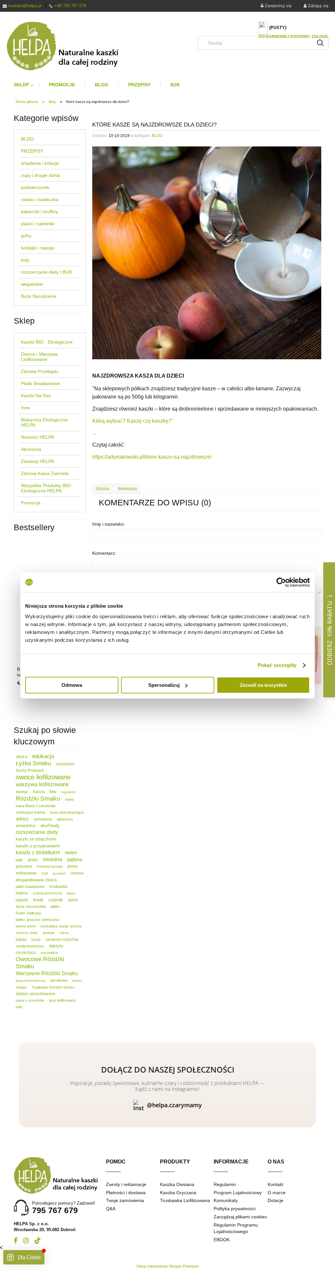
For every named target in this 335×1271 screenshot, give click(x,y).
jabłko (55, 906)
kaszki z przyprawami (38, 845)
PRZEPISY (32, 151)
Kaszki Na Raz (36, 395)
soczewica (49, 953)
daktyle (56, 945)
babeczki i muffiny (39, 211)
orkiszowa (26, 872)
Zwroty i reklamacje (126, 1184)
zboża (21, 756)
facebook (15, 1240)
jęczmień (59, 873)
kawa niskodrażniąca (67, 812)
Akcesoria (31, 449)
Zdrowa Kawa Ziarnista (45, 473)
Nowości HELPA (37, 437)
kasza (38, 791)
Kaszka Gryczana (178, 1192)
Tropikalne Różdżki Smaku (52, 987)
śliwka (71, 893)
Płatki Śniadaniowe (40, 383)
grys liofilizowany (62, 1000)
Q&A (110, 1208)
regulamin (68, 792)
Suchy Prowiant (30, 770)
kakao (21, 939)
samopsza (43, 819)
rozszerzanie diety (37, 832)
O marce (277, 1192)
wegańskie (32, 284)
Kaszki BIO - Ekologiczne (47, 342)
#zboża (102, 488)
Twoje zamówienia (125, 1200)
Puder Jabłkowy (28, 913)
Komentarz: (104, 553)
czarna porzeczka (47, 893)
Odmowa (72, 685)
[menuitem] (26, 84)
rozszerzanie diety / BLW (46, 272)
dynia (73, 900)
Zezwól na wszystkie (263, 685)
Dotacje (275, 1200)
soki (19, 1007)
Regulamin (225, 1184)
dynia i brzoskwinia (31, 906)
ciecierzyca (26, 952)
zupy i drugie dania (40, 175)
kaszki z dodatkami (38, 852)
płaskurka (65, 819)
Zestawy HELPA (37, 461)
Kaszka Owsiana (177, 1184)
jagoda (22, 900)
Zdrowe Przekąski (39, 371)
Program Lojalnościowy (238, 1192)
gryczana (24, 866)
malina (22, 893)
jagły (19, 860)
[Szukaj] (320, 43)
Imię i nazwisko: (108, 524)
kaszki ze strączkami (36, 839)
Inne (25, 407)
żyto (44, 873)
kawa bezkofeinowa (30, 980)
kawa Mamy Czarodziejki (36, 806)
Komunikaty (226, 1200)
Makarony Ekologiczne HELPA (44, 422)
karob (36, 939)
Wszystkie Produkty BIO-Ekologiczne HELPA (46, 488)
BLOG (27, 139)
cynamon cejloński (62, 939)
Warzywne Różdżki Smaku (47, 973)
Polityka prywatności (235, 1208)
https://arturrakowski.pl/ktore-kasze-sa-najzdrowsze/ (152, 457)
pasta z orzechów (30, 1000)
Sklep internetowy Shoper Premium (167, 1266)
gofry (26, 235)
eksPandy (50, 825)
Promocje (31, 502)
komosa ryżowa (49, 866)
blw (52, 791)
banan (77, 980)
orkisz (22, 819)
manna (77, 873)
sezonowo (65, 764)
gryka (33, 859)
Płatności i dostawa (126, 1192)
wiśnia (64, 933)
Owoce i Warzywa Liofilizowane (39, 356)
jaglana (74, 859)
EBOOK (222, 1239)
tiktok (38, 1240)
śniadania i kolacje (40, 163)
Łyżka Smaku (33, 763)
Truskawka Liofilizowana (185, 1200)
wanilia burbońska (30, 946)
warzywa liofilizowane (42, 784)
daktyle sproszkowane (35, 993)
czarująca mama (30, 812)
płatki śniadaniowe (30, 887)
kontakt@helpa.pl (25, 5)
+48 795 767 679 (70, 5)
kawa (69, 799)
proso (72, 866)
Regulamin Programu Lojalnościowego (236, 1228)
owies (71, 852)
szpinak (55, 899)
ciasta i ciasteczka (39, 199)
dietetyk (22, 792)
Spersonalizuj (164, 685)
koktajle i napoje (37, 247)
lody (25, 260)
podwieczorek (35, 187)
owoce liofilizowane (43, 777)
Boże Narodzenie (39, 296)
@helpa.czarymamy (174, 1105)
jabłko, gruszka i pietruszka (37, 920)
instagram (26, 1240)
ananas (49, 933)
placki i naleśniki (37, 223)
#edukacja (127, 488)
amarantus (26, 825)
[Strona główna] (68, 46)
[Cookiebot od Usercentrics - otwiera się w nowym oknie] (281, 582)
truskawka (58, 886)
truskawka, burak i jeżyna (61, 926)
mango (21, 987)
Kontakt (275, 1184)
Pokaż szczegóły (277, 665)
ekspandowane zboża (36, 879)
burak (38, 899)
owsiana (52, 859)
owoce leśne (26, 926)
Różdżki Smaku (38, 798)
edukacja (43, 756)
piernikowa (58, 980)
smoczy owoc (27, 933)
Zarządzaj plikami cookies (240, 1216)
